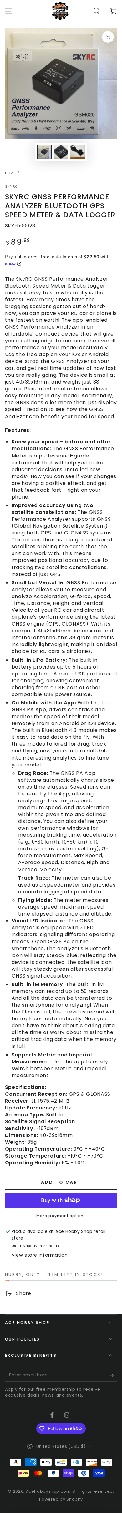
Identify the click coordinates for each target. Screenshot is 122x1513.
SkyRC (11, 187)
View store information (40, 1255)
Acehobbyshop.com (48, 1491)
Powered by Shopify (61, 1499)
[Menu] (8, 11)
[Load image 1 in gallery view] (44, 152)
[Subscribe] (113, 1375)
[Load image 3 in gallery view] (77, 152)
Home (10, 173)
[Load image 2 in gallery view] (61, 152)
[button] (96, 11)
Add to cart (61, 1182)
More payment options (61, 1215)
